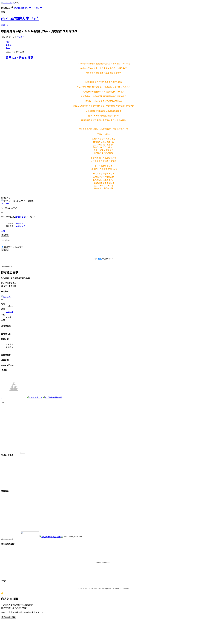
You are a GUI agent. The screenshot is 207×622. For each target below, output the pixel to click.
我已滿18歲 (6, 617)
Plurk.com (22, 452)
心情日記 (19, 223)
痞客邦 (18, 217)
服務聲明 (126, 589)
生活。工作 (20, 226)
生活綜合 (20, 37)
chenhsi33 (5, 203)
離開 (13, 617)
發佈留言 (5, 250)
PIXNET (85, 589)
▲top (3, 231)
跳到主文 (5, 25)
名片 (8, 48)
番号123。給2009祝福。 (21, 57)
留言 (23, 217)
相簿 (8, 42)
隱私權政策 (117, 589)
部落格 (9, 45)
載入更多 (5, 235)
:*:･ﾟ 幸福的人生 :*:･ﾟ (20, 18)
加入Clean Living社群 (7, 539)
